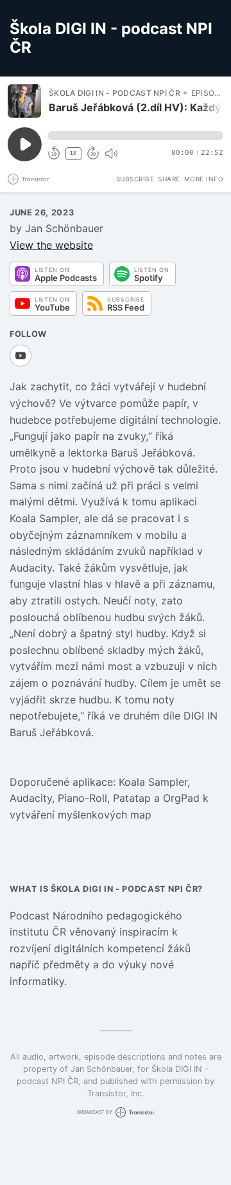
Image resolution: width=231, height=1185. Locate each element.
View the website (51, 245)
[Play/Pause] (24, 101)
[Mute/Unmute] (111, 153)
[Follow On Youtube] (20, 355)
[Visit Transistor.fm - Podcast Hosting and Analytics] (28, 179)
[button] (135, 135)
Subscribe (135, 179)
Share (169, 179)
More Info (204, 179)
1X (73, 153)
